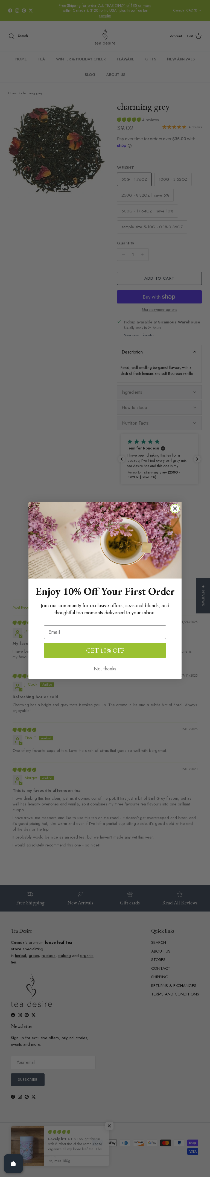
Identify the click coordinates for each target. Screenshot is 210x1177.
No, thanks (105, 668)
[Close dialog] (175, 508)
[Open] (13, 1163)
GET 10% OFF (105, 650)
